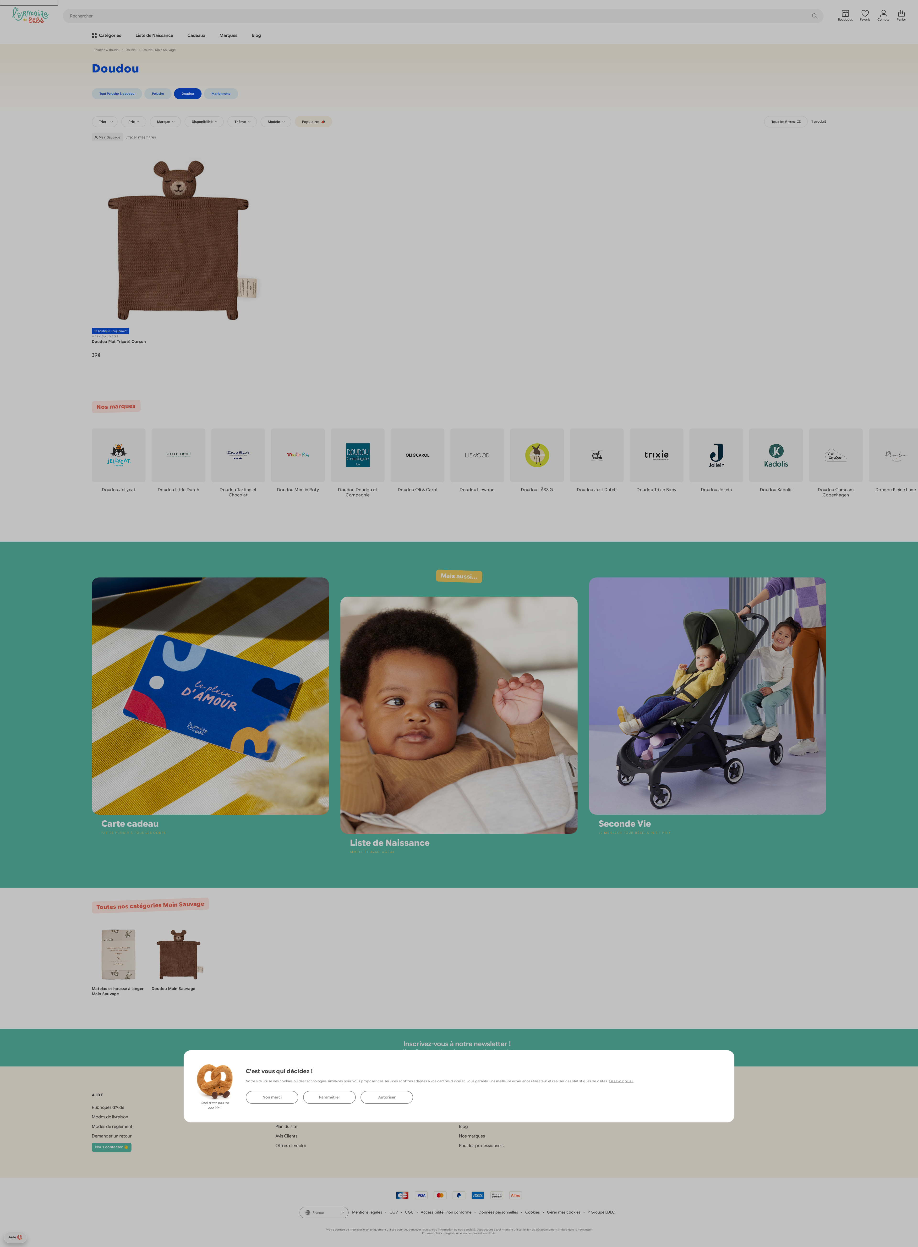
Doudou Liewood (477, 489)
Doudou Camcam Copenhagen (836, 492)
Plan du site (286, 1126)
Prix (132, 122)
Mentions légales (367, 1212)
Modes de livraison (110, 1117)
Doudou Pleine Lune (895, 489)
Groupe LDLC (603, 1212)
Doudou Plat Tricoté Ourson (119, 341)
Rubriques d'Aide (108, 1107)
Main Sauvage (109, 137)
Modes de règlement (112, 1126)
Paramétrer (329, 1097)
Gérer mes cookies (563, 1212)
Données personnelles (498, 1212)
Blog (463, 1126)
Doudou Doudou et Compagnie (357, 492)
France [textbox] (318, 1212)
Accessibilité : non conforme (446, 1212)
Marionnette (221, 94)
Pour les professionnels (481, 1145)
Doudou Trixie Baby (656, 489)
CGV (393, 1212)
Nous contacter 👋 (111, 1147)
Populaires (313, 122)
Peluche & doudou (106, 50)
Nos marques (472, 1136)
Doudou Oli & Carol (417, 489)
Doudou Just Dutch (597, 489)
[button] (899, 511)
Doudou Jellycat (119, 489)
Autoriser (387, 1097)
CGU (409, 1212)
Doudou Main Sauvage (173, 988)
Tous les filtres (783, 122)
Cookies (532, 1212)
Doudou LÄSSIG (537, 489)
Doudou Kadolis (776, 489)
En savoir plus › (621, 1081)
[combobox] (105, 121)
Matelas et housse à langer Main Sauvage (118, 991)
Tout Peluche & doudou (116, 94)
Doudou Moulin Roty (298, 489)
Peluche (158, 94)
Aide (12, 1237)
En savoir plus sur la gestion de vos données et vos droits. (459, 1233)
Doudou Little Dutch (178, 489)
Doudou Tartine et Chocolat (238, 492)
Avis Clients (286, 1136)
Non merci (272, 1097)
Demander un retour (112, 1136)
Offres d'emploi (290, 1145)
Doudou (131, 50)
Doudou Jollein (716, 489)
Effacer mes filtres (141, 137)
